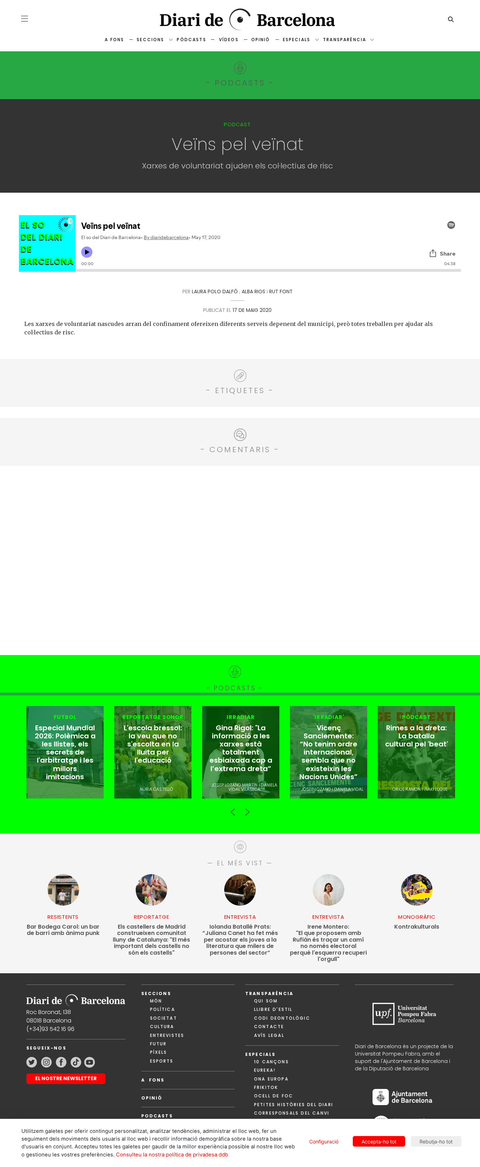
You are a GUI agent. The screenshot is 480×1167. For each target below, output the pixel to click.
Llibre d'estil (273, 1009)
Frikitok (266, 1087)
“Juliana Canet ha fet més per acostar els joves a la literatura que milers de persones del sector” (240, 940)
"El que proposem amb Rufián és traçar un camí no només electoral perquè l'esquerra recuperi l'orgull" (328, 943)
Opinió (260, 40)
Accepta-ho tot (379, 1141)
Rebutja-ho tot (436, 1141)
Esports (162, 1061)
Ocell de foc (273, 1096)
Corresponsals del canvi (291, 1113)
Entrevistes (167, 1035)
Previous (232, 809)
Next (247, 809)
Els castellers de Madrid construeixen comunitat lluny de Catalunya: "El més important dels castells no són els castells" (151, 940)
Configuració (323, 1141)
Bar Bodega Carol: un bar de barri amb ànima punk (63, 930)
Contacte (269, 1027)
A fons (114, 40)
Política (162, 1009)
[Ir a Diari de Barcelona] (75, 998)
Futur (158, 1044)
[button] (24, 18)
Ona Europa (271, 1079)
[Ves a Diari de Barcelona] (240, 19)
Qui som (266, 1001)
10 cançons (271, 1062)
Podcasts (157, 1116)
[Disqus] (240, 559)
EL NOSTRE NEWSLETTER (66, 1078)
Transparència (344, 40)
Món (156, 1001)
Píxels (158, 1052)
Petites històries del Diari (293, 1105)
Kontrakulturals (416, 927)
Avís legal (269, 1035)
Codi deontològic (282, 1018)
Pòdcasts (191, 40)
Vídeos (229, 40)
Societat (163, 1018)
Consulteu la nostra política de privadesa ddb (172, 1155)
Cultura (162, 1027)
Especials (296, 40)
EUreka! (264, 1070)
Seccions (150, 40)
